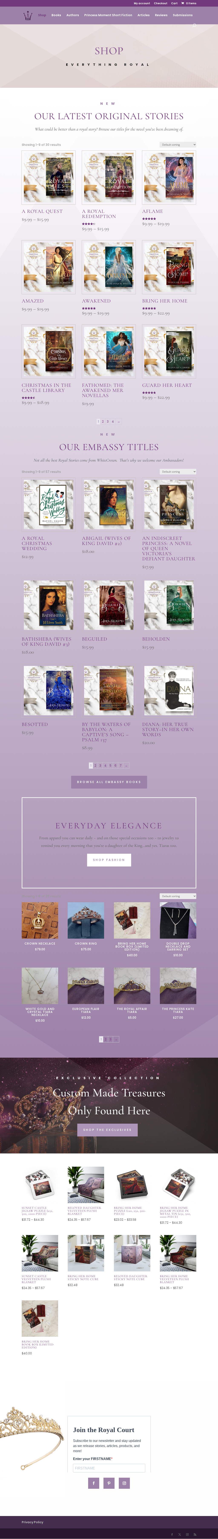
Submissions (183, 15)
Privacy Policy (32, 1522)
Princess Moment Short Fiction (108, 15)
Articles (144, 15)
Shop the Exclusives (107, 1130)
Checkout (160, 3)
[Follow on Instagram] (124, 1483)
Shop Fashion (109, 860)
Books (56, 15)
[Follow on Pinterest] (109, 1483)
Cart (174, 3)
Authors (72, 15)
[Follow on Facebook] (93, 1483)
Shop (42, 15)
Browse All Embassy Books (109, 782)
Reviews (161, 15)
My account (142, 3)
